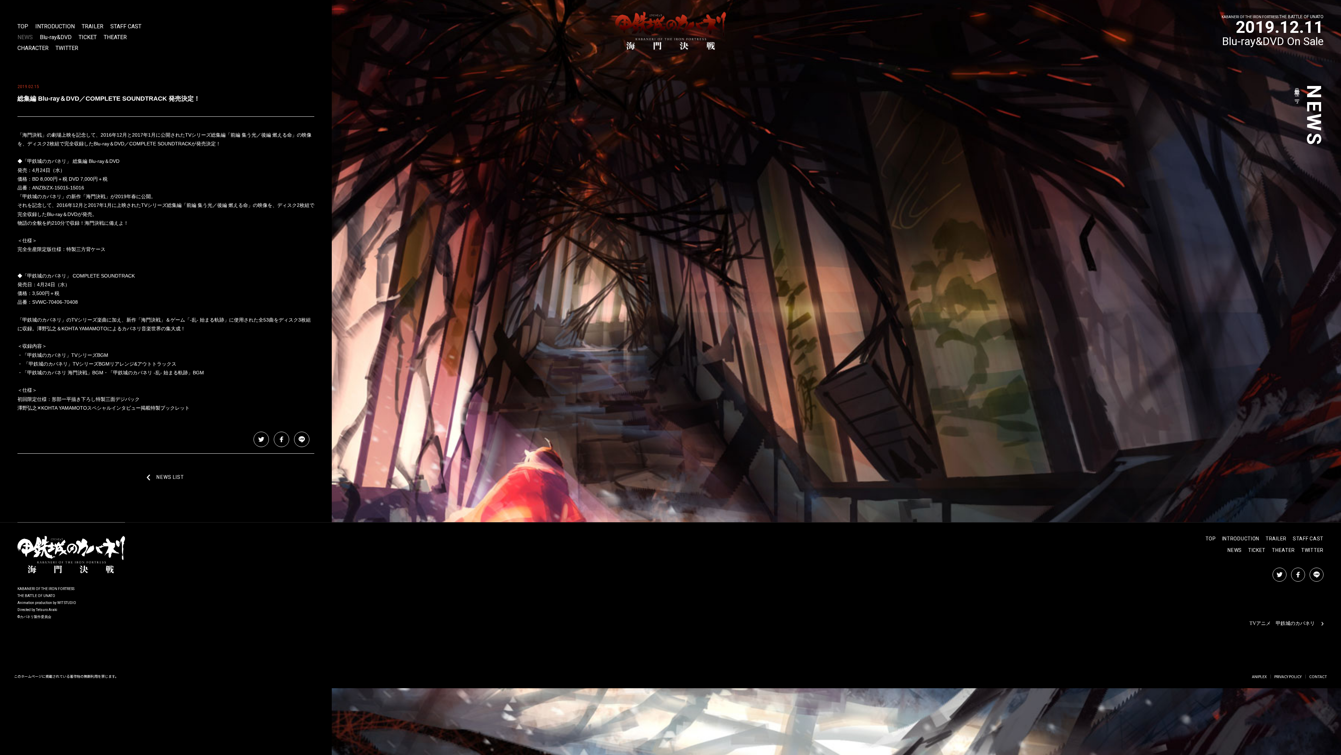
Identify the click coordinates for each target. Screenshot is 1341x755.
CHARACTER (33, 48)
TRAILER (92, 27)
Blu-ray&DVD (56, 38)
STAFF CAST (125, 27)
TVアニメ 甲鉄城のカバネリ (1282, 623)
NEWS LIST (170, 477)
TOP (22, 27)
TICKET (88, 38)
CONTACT (1318, 676)
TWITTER (67, 48)
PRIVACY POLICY (1288, 676)
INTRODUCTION (55, 27)
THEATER (115, 38)
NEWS (25, 38)
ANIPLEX (1259, 676)
